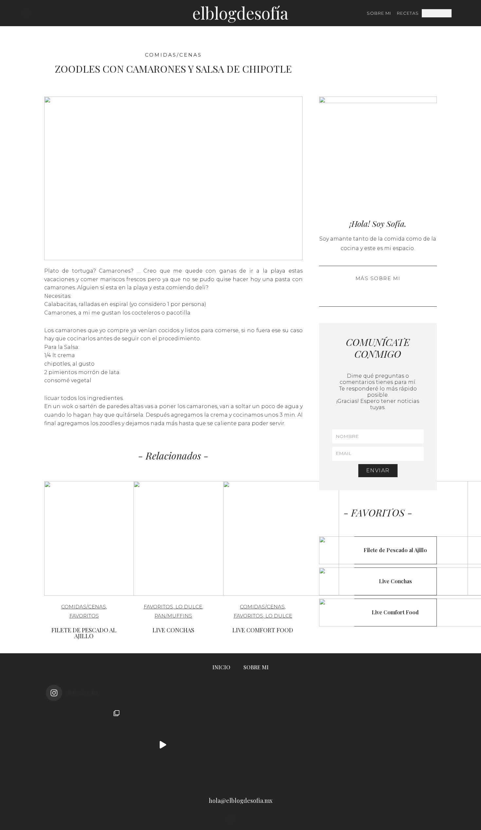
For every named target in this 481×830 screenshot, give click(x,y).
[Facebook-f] (35, 13)
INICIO (221, 667)
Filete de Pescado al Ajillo (83, 633)
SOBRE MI (379, 13)
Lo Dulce (188, 607)
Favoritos (84, 616)
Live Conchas (173, 630)
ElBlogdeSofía (240, 13)
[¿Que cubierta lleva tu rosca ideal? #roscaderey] (240, 745)
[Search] (456, 13)
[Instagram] (25, 13)
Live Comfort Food (262, 630)
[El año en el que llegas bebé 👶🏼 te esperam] (318, 745)
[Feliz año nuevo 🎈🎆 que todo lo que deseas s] (396, 745)
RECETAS (408, 13)
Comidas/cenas (173, 55)
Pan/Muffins (173, 616)
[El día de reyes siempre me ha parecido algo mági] (84, 745)
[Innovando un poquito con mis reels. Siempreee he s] (162, 745)
